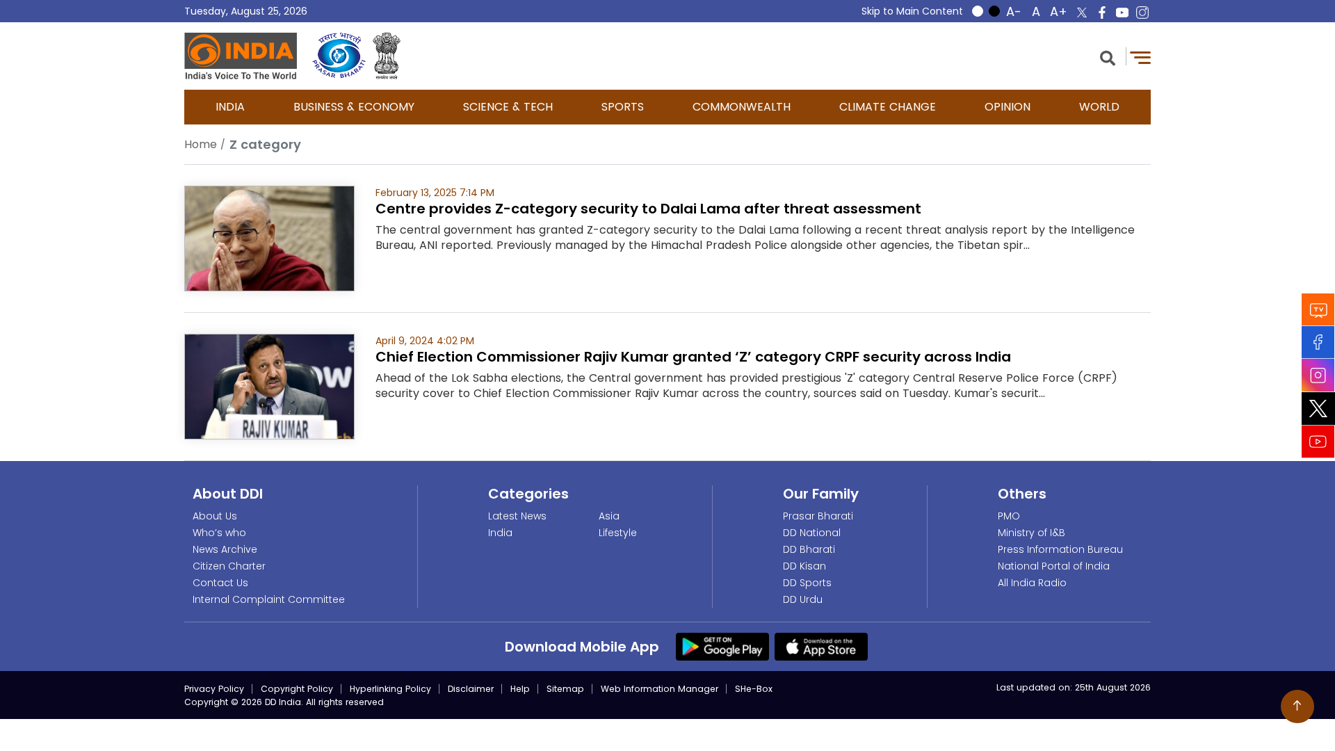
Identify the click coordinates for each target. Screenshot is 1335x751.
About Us (215, 516)
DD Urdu (803, 599)
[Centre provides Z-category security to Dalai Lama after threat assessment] (269, 237)
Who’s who (219, 533)
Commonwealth (742, 107)
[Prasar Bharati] (339, 56)
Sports (622, 107)
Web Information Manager (659, 689)
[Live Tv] (1318, 309)
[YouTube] (1318, 442)
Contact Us (220, 583)
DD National (812, 533)
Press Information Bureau (1060, 549)
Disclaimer (471, 689)
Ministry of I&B (1031, 533)
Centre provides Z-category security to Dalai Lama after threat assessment (648, 208)
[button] (1107, 57)
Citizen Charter (229, 566)
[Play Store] (722, 646)
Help (520, 689)
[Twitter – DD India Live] (1082, 12)
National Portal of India (1054, 566)
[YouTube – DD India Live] (1122, 12)
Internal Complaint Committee (269, 599)
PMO (1009, 516)
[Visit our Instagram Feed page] (1318, 375)
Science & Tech (508, 107)
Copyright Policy (297, 689)
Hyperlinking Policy (390, 689)
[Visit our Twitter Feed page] (1318, 409)
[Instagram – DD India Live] (1142, 12)
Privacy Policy (214, 689)
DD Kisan (804, 566)
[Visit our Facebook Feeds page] (1318, 342)
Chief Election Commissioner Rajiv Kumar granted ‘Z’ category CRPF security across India (693, 356)
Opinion (1007, 107)
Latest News (517, 516)
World (1099, 107)
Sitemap (565, 689)
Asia (609, 516)
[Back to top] (1297, 706)
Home (200, 144)
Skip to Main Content (912, 11)
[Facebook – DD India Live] (1102, 12)
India (230, 107)
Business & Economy (353, 107)
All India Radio (1032, 583)
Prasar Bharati (818, 516)
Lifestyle (618, 533)
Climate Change (887, 107)
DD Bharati (809, 549)
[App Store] (821, 646)
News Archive (225, 549)
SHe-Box (753, 689)
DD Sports (807, 583)
